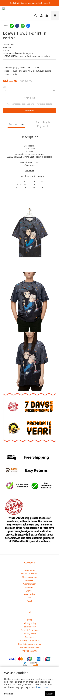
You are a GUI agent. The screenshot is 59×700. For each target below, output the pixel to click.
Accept (49, 693)
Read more (42, 687)
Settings (8, 693)
